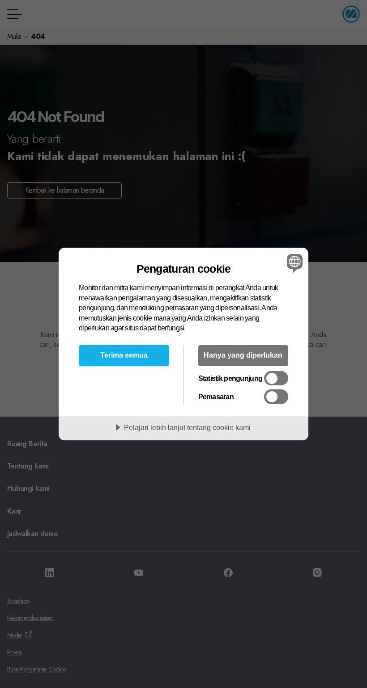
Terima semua (124, 355)
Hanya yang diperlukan (243, 355)
